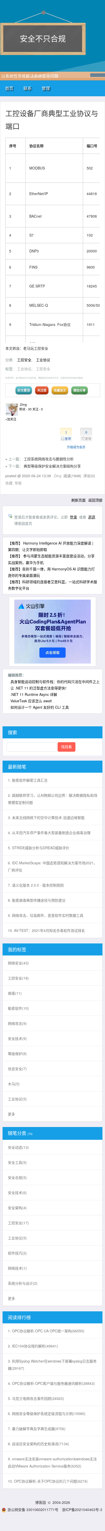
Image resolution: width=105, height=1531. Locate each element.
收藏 (8, 482)
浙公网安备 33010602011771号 (32, 1509)
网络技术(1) (17, 1268)
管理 (46, 88)
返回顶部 (95, 500)
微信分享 (79, 390)
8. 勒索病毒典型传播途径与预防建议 (36, 900)
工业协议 (43, 359)
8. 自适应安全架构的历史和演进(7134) (38, 1443)
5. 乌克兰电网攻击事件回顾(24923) (36, 1398)
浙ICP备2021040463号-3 (82, 1509)
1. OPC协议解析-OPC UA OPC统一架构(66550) (46, 1330)
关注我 (41, 390)
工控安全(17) (18, 1222)
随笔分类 (17, 1133)
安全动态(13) (18, 1147)
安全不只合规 (43, 38)
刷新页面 (78, 500)
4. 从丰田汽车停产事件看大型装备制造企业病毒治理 (49, 832)
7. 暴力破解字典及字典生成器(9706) (36, 1428)
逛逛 (91, 516)
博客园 (40, 1502)
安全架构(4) (17, 1207)
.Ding (23, 404)
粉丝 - (25, 409)
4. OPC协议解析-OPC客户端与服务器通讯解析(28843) (51, 1383)
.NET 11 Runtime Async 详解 (33, 694)
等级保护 (17, 1053)
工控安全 (24, 359)
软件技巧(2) (17, 1253)
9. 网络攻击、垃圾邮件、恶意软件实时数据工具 (45, 915)
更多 (11, 1114)
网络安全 (18, 962)
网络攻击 (17, 1023)
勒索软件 (18, 1008)
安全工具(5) (17, 1162)
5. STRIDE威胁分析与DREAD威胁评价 (38, 847)
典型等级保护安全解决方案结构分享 (52, 466)
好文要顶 (24, 390)
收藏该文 (60, 390)
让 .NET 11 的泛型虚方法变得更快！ (39, 687)
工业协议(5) (17, 1237)
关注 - (37, 409)
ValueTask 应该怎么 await (31, 700)
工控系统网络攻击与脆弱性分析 (49, 458)
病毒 (15, 993)
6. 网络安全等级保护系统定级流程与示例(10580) (46, 1413)
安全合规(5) (17, 1177)
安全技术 (17, 1038)
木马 (14, 1083)
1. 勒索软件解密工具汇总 (28, 780)
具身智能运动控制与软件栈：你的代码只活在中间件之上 (55, 681)
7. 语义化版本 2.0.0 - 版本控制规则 (36, 885)
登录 (73, 516)
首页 (9, 88)
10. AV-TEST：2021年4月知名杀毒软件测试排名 (46, 930)
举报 (18, 482)
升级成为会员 (76, 447)
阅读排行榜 (19, 1317)
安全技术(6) (17, 1192)
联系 (27, 88)
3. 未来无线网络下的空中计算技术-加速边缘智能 (46, 817)
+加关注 (10, 419)
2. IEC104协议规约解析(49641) (33, 1345)
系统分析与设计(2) (22, 1283)
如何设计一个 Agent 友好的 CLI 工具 (39, 707)
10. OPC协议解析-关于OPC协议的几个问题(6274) (48, 1481)
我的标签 (17, 949)
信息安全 (17, 1068)
